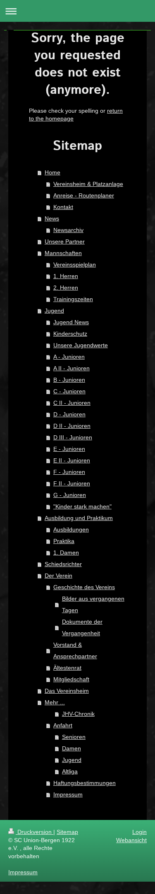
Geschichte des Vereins (84, 587)
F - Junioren (69, 472)
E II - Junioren (71, 460)
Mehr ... (55, 702)
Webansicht (131, 840)
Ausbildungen (71, 529)
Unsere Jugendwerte (80, 345)
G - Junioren (69, 495)
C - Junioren (69, 391)
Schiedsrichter (63, 564)
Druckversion (34, 832)
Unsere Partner (65, 241)
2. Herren (65, 287)
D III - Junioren (72, 437)
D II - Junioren (72, 426)
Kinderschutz (70, 333)
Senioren (74, 737)
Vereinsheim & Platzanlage (88, 184)
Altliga (70, 771)
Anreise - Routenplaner (83, 195)
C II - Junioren (72, 402)
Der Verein (58, 575)
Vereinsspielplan (74, 264)
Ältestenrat (67, 667)
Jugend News (71, 322)
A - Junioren (69, 356)
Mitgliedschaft (71, 679)
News (52, 218)
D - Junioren (69, 414)
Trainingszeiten (73, 299)
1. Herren (65, 276)
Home (52, 172)
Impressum (68, 794)
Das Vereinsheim (67, 690)
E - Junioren (69, 449)
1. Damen (66, 552)
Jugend (54, 310)
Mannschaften (63, 253)
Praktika (63, 541)
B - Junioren (69, 379)
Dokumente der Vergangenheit (82, 627)
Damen (71, 748)
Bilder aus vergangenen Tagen (93, 604)
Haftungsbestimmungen (84, 783)
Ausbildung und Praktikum (79, 518)
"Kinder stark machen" (82, 506)
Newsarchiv (68, 230)
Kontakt (63, 207)
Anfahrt (62, 725)
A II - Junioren (71, 368)
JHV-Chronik (78, 714)
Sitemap (67, 832)
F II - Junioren (71, 483)
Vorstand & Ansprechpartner (75, 650)
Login (139, 832)
